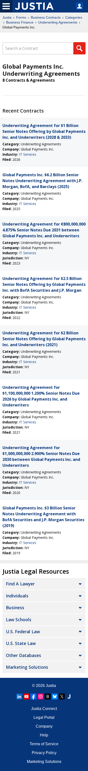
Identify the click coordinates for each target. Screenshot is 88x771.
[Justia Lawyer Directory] (69, 696)
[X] (62, 696)
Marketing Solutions (27, 667)
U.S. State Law (21, 643)
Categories (73, 17)
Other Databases (23, 655)
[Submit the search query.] (79, 48)
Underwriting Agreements (57, 22)
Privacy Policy (44, 753)
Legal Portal (44, 717)
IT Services (27, 154)
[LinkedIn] (19, 696)
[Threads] (48, 696)
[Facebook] (33, 696)
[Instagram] (41, 696)
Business (15, 607)
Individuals (17, 596)
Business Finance (19, 22)
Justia (6, 17)
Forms (21, 17)
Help (44, 735)
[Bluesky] (55, 696)
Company (44, 726)
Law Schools (18, 619)
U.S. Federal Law (23, 631)
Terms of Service (44, 744)
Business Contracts (46, 17)
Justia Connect (44, 709)
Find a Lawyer (20, 584)
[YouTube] (26, 696)
